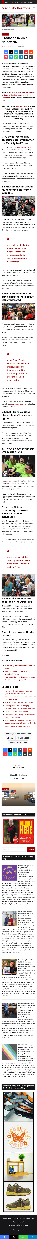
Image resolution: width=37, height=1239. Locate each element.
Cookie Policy (23, 1225)
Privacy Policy (13, 1225)
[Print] (31, 57)
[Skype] (11, 57)
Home (5, 29)
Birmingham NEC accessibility (19, 733)
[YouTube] (23, 778)
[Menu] (34, 9)
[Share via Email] (26, 57)
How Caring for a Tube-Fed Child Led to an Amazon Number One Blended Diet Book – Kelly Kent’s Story (26, 964)
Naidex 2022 (21, 106)
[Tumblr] (21, 52)
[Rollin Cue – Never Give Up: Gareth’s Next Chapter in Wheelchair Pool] (9, 1017)
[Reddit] (31, 52)
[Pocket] (6, 57)
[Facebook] (6, 52)
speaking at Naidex (17, 404)
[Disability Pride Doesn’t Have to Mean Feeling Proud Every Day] (9, 1059)
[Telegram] (21, 57)
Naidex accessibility (19, 742)
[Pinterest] (26, 52)
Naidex (11, 738)
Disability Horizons (9, 47)
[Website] (14, 778)
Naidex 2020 (24, 738)
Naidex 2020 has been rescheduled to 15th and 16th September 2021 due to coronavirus (18, 95)
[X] (11, 52)
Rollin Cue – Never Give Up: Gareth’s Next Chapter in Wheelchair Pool (26, 1006)
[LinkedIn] (16, 52)
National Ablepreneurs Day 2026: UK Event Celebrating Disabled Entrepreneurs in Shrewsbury (25, 870)
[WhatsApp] (16, 57)
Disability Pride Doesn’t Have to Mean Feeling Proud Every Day (26, 1047)
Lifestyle (11, 29)
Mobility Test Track (24, 147)
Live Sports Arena (12, 484)
